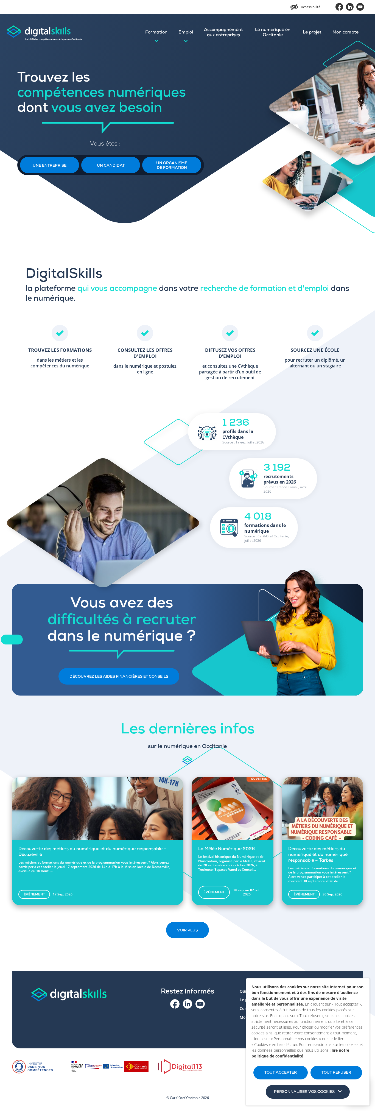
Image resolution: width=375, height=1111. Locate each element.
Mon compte (345, 32)
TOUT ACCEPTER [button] (280, 1073)
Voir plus (187, 931)
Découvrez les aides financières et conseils (118, 677)
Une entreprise (49, 166)
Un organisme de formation (171, 165)
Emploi (185, 32)
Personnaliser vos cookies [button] (304, 1092)
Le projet (312, 32)
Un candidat (111, 166)
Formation (156, 32)
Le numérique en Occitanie (272, 33)
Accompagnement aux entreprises (223, 33)
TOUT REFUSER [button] (336, 1073)
